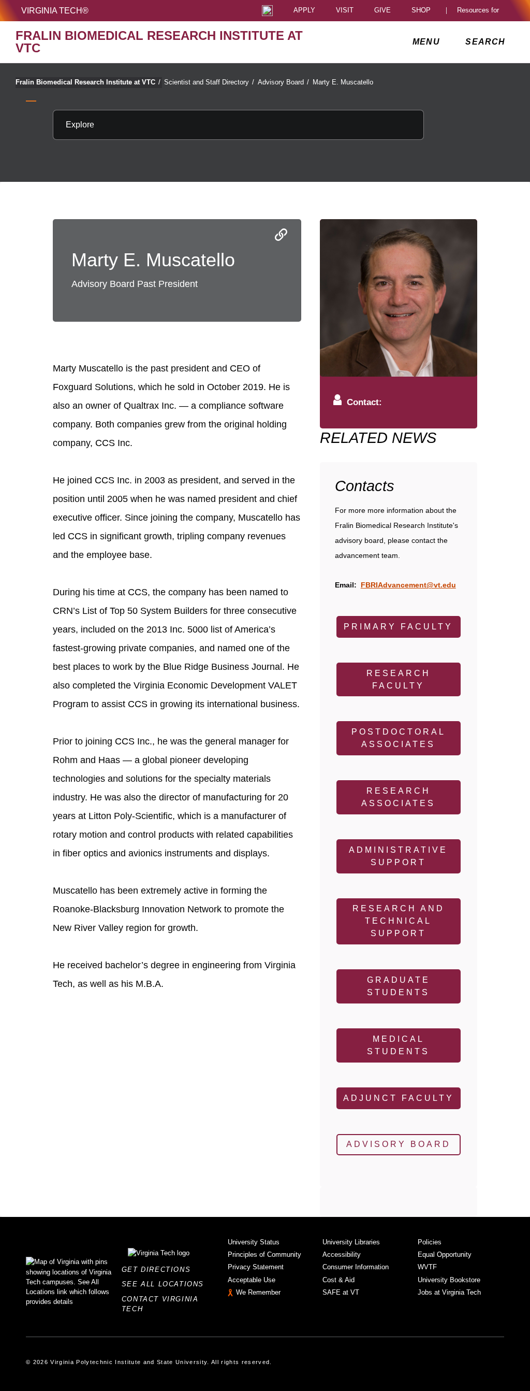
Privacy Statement (256, 1267)
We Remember (258, 1292)
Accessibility (341, 1254)
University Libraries (351, 1242)
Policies (429, 1242)
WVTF (427, 1267)
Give (382, 10)
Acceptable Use (251, 1280)
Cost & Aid (338, 1280)
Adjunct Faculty (398, 1098)
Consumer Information (355, 1267)
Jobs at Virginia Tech (449, 1292)
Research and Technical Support (398, 921)
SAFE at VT (340, 1292)
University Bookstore (449, 1280)
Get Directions (159, 1269)
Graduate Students (398, 986)
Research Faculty (398, 679)
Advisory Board (283, 82)
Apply (304, 10)
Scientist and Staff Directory (209, 82)
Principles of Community (264, 1254)
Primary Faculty (398, 626)
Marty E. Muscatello (343, 82)
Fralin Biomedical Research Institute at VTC (88, 82)
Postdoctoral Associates (398, 738)
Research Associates (398, 797)
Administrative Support (398, 856)
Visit (345, 10)
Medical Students (398, 1045)
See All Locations (166, 1284)
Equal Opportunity (445, 1254)
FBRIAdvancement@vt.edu (408, 585)
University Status (253, 1242)
